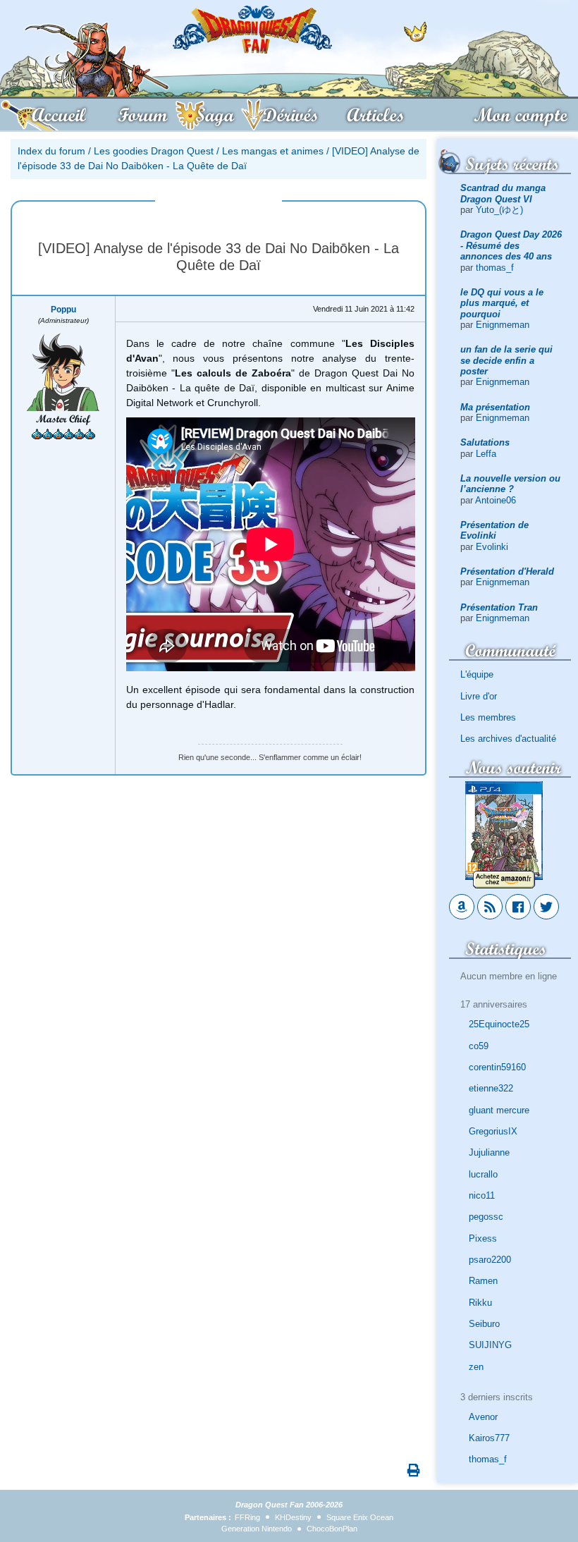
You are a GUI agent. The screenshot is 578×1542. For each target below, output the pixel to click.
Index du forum (51, 151)
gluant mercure (499, 1110)
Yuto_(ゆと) (499, 209)
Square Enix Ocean (359, 1517)
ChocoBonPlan (332, 1528)
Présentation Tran (499, 607)
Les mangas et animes (273, 151)
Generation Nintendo (256, 1528)
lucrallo (483, 1174)
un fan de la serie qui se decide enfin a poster (506, 360)
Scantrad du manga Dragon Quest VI (503, 193)
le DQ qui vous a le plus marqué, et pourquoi (501, 303)
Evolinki (492, 546)
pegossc (486, 1216)
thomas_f (495, 267)
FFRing (247, 1517)
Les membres (488, 717)
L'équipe (476, 674)
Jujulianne (489, 1152)
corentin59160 (497, 1067)
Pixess (483, 1238)
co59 (478, 1046)
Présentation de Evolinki (494, 530)
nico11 (482, 1195)
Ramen (483, 1280)
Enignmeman (502, 324)
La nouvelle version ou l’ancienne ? (510, 483)
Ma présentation (495, 407)
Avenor (483, 1417)
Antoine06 (495, 500)
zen (476, 1367)
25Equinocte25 (499, 1024)
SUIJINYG (490, 1345)
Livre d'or (478, 696)
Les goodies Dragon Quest (154, 151)
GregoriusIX (493, 1131)
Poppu (63, 309)
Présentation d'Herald (507, 571)
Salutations (485, 442)
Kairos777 (489, 1438)
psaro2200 (490, 1259)
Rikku (480, 1302)
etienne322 (491, 1088)
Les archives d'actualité (508, 738)
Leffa (486, 453)
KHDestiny (293, 1517)
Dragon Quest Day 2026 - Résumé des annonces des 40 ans (511, 245)
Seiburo (484, 1323)
